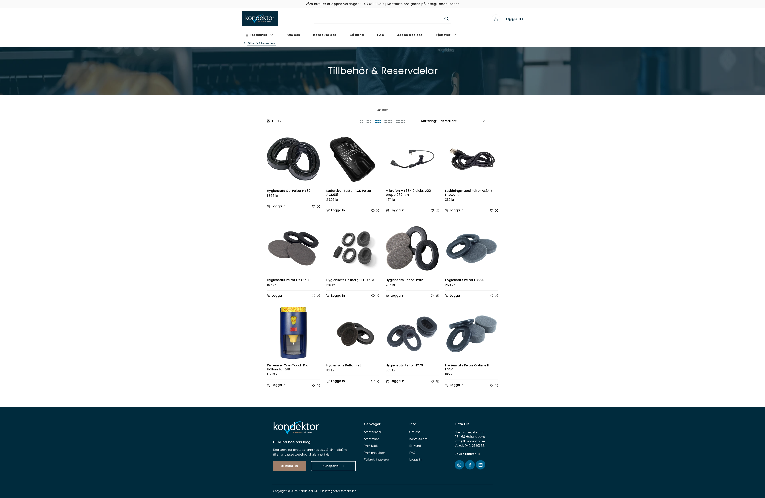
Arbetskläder (372, 432)
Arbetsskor (371, 439)
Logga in (415, 459)
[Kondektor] (260, 18)
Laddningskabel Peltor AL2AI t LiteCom (468, 193)
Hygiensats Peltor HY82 (404, 280)
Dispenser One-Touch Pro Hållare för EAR (287, 367)
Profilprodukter (374, 453)
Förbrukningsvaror (376, 459)
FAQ (412, 453)
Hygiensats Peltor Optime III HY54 (467, 367)
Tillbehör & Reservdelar (261, 43)
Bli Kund (415, 446)
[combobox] (378, 18)
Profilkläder (372, 446)
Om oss (414, 432)
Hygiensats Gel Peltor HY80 (288, 191)
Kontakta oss (418, 439)
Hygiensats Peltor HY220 (464, 280)
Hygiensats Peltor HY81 (344, 365)
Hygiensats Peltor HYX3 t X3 (289, 280)
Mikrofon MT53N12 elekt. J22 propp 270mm (408, 193)
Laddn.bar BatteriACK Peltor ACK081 (348, 193)
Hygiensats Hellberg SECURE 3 (350, 280)
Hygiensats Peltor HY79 (404, 365)
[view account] (496, 18)
